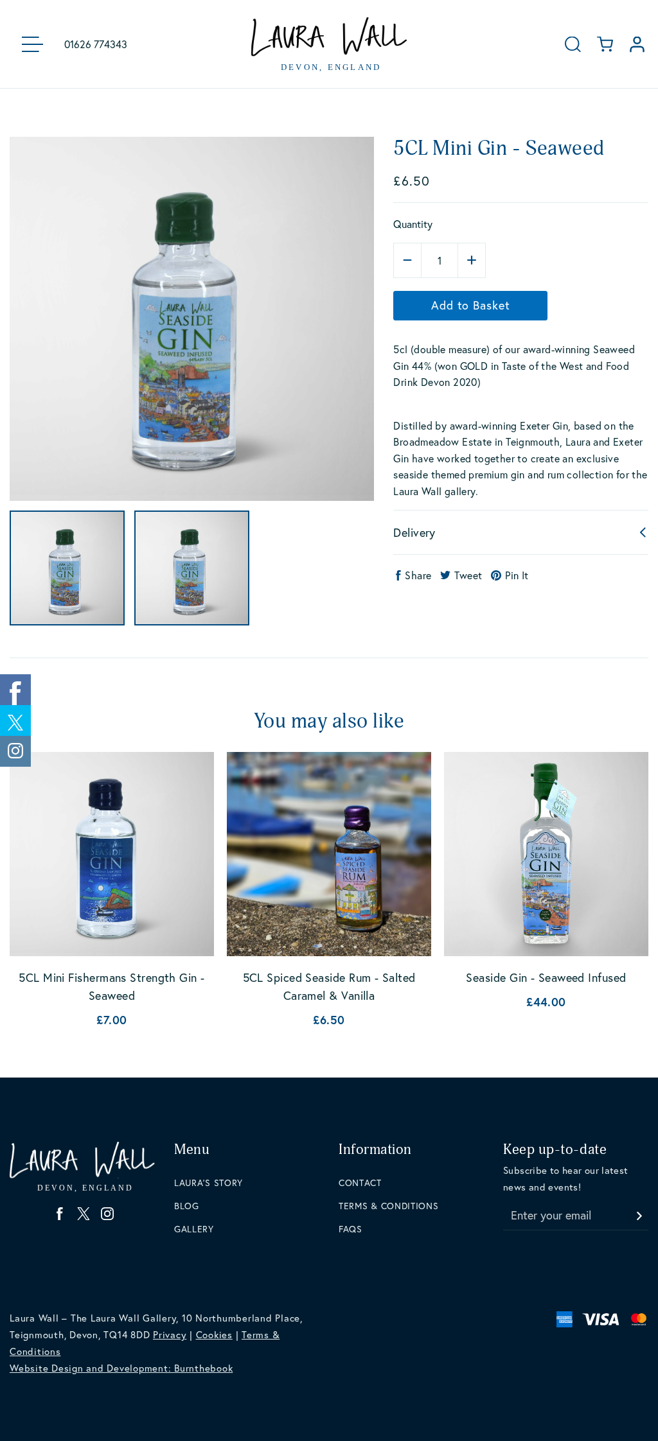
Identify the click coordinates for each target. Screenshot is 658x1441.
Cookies (214, 1334)
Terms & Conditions (389, 1206)
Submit (638, 1212)
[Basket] (605, 44)
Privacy (169, 1334)
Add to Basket (470, 305)
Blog (186, 1206)
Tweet (468, 575)
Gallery (194, 1229)
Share (418, 575)
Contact (360, 1182)
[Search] (573, 44)
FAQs (350, 1229)
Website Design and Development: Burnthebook (121, 1367)
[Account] (637, 44)
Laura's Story (208, 1182)
